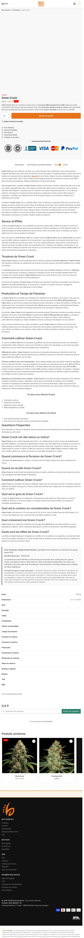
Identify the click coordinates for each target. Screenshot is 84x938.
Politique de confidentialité (12, 884)
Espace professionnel (10, 832)
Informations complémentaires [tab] (39, 165)
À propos (5, 823)
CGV (3, 881)
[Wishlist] (33, 741)
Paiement (5, 867)
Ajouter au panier (46, 116)
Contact (5, 826)
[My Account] (74, 3)
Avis (3, 835)
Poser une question (71, 711)
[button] (79, 3)
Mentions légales (8, 878)
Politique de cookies (9, 887)
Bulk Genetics (6, 10)
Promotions (6, 846)
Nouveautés (6, 843)
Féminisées (16, 10)
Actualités (5, 849)
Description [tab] (19, 165)
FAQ (3, 858)
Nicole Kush (19, 776)
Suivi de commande (9, 870)
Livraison (5, 861)
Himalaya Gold (57, 776)
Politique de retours (9, 864)
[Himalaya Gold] (56, 755)
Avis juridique (7, 890)
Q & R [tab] (65, 165)
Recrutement (6, 829)
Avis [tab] (57, 165)
